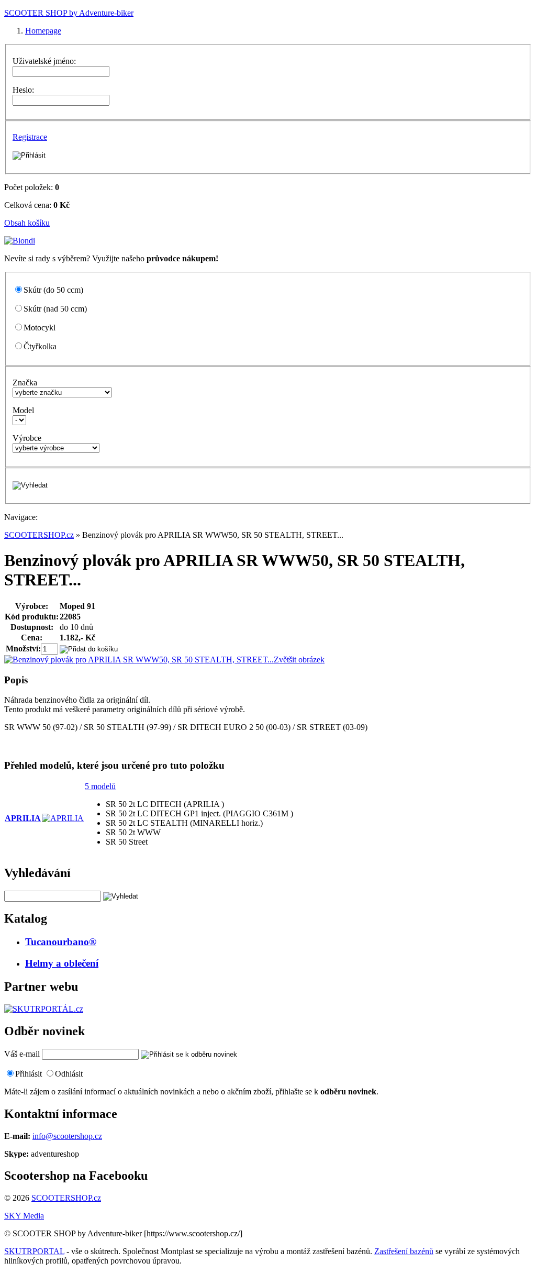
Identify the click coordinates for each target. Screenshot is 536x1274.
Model (23, 410)
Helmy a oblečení (61, 963)
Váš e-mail (22, 1053)
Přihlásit (28, 1073)
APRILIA (23, 818)
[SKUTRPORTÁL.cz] (43, 1008)
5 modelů (100, 786)
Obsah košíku (27, 222)
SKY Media (24, 1215)
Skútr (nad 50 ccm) (55, 308)
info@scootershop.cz (67, 1136)
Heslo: (23, 89)
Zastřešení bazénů (403, 1251)
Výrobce (27, 438)
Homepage (43, 30)
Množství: (23, 648)
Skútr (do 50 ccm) (53, 289)
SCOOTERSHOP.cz (39, 534)
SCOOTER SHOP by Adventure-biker (68, 12)
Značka (25, 382)
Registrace (30, 136)
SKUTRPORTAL (34, 1251)
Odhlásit (69, 1073)
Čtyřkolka (40, 346)
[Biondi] (19, 240)
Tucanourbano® (60, 941)
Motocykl (39, 327)
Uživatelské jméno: (44, 61)
